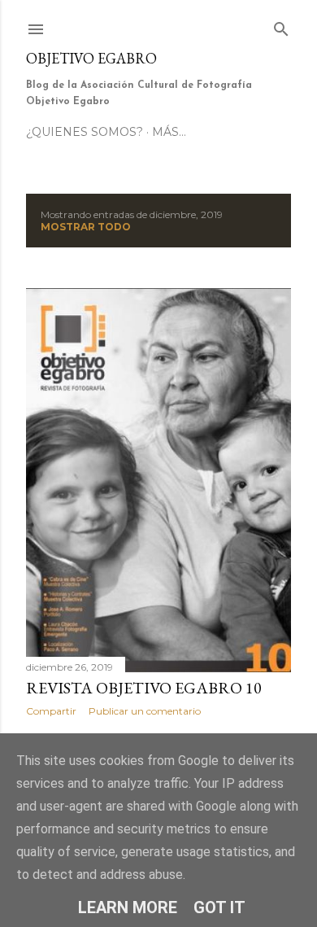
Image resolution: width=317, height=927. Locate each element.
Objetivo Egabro (91, 58)
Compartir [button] (51, 711)
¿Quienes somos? (84, 132)
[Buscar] (281, 26)
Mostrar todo (86, 227)
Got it (219, 907)
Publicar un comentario (145, 711)
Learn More (127, 907)
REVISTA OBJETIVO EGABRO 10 (144, 687)
